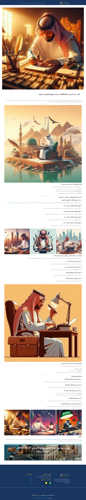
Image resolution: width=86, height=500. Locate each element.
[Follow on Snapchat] (46, 483)
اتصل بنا (31, 484)
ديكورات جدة (65, 489)
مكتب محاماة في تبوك (63, 489)
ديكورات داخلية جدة (64, 489)
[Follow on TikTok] (44, 483)
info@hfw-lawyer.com (72, 370)
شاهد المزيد (43, 458)
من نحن (31, 477)
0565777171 (47, 478)
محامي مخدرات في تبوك (63, 489)
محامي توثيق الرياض (54, 269)
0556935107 (43, 478)
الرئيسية (31, 476)
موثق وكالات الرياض (11, 202)
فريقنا (31, 479)
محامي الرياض (64, 489)
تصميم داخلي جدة (64, 489)
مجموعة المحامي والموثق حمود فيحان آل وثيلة (53, 439)
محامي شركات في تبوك (63, 489)
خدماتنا (31, 480)
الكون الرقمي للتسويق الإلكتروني (41, 498)
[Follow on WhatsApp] (50, 483)
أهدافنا (31, 483)
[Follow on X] (48, 483)
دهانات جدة (65, 489)
